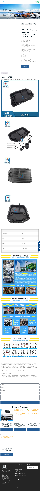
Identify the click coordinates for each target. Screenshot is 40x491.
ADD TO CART (6, 429)
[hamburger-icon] (36, 2)
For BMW (30, 23)
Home (22, 23)
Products (26, 23)
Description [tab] (4, 73)
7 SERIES (34, 23)
